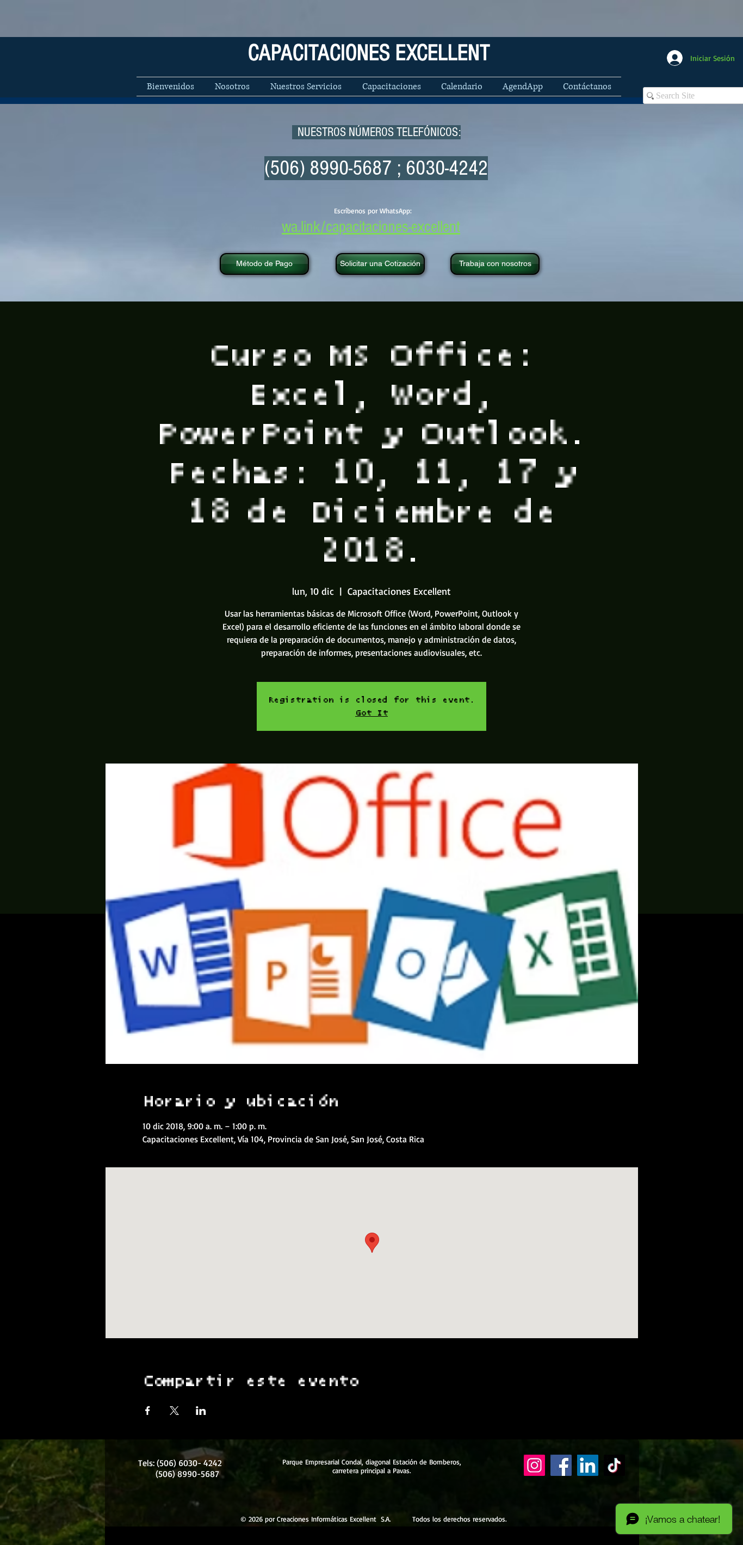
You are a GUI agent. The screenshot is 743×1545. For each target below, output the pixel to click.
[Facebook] (561, 1465)
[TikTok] (614, 1465)
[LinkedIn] (587, 1465)
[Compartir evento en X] (174, 1410)
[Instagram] (534, 1465)
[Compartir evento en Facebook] (148, 1410)
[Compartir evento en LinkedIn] (201, 1410)
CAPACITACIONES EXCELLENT (369, 53)
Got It (371, 713)
